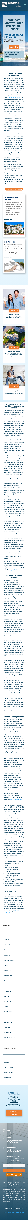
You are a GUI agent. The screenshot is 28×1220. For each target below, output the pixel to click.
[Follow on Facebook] (8, 1174)
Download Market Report (13, 189)
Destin (6, 965)
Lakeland (7, 945)
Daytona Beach (9, 960)
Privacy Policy (19, 1208)
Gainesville (7, 1001)
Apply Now (14, 47)
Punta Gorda (8, 1032)
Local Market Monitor (13, 97)
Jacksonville (8, 1022)
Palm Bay (7, 1027)
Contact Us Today (14, 1113)
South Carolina (9, 1067)
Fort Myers (7, 981)
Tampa (6, 996)
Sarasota (7, 955)
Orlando (6, 940)
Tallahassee (8, 976)
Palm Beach (7, 950)
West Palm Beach (9, 1037)
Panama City (8, 970)
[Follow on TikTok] (20, 1174)
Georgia (6, 1062)
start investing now (16, 799)
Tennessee (7, 1078)
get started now (16, 570)
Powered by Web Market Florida (14, 1213)
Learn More (14, 310)
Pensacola (7, 991)
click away (18, 711)
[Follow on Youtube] (12, 1174)
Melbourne (7, 986)
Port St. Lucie (8, 1012)
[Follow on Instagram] (16, 1174)
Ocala (6, 1007)
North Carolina (8, 1072)
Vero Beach (7, 1017)
